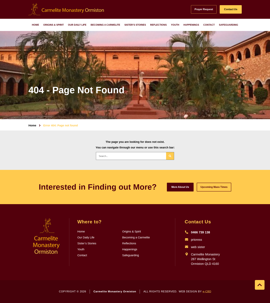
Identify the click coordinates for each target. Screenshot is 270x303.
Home (35, 24)
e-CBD (207, 291)
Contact (209, 24)
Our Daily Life (77, 24)
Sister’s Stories (135, 24)
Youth (175, 24)
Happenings (191, 24)
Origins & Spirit (53, 24)
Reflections (158, 24)
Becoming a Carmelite (105, 24)
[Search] (170, 156)
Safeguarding (228, 24)
